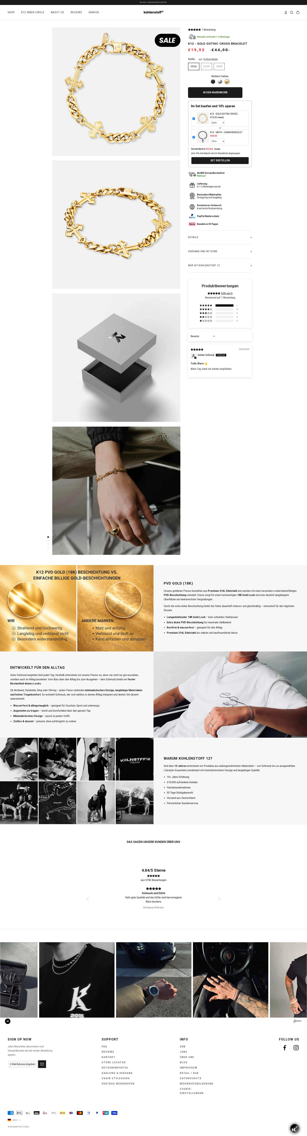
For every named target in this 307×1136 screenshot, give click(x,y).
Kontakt (108, 1057)
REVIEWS (76, 12)
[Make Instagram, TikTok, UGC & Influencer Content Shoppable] (297, 1022)
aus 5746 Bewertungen (153, 880)
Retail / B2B (189, 1073)
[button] (194, 29)
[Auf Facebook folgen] (284, 1047)
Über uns (187, 1057)
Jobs (183, 1052)
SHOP (11, 12)
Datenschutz (191, 1078)
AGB (183, 1046)
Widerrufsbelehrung (197, 1083)
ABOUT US (57, 12)
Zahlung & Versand (117, 1073)
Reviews (108, 1052)
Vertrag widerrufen (118, 1083)
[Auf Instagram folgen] (296, 1047)
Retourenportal (115, 1067)
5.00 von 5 (226, 293)
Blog (184, 1062)
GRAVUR (94, 12)
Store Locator (114, 1062)
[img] (197, 349)
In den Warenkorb (215, 92)
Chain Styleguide (116, 1078)
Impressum (188, 1067)
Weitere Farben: (220, 76)
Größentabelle (210, 59)
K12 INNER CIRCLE (32, 12)
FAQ (104, 1046)
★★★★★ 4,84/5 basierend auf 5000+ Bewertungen (153, 3)
